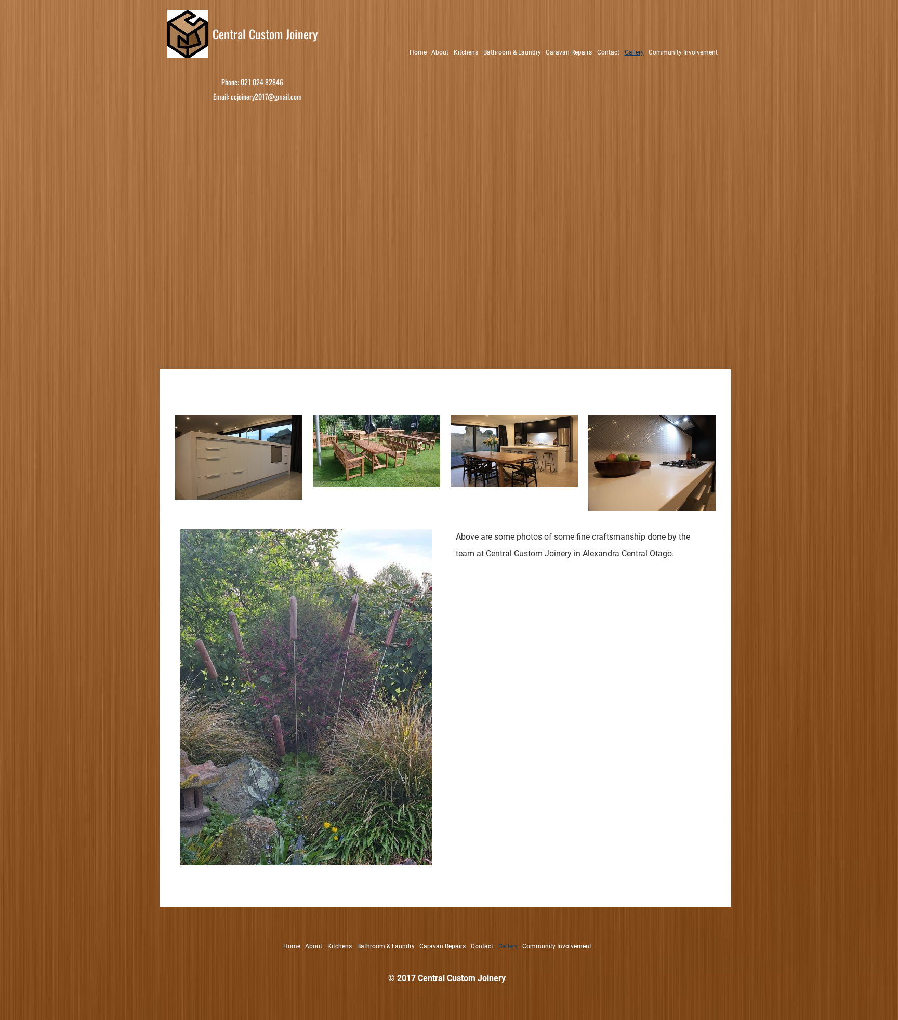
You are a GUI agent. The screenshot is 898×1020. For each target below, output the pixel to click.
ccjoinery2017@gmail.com (266, 96)
